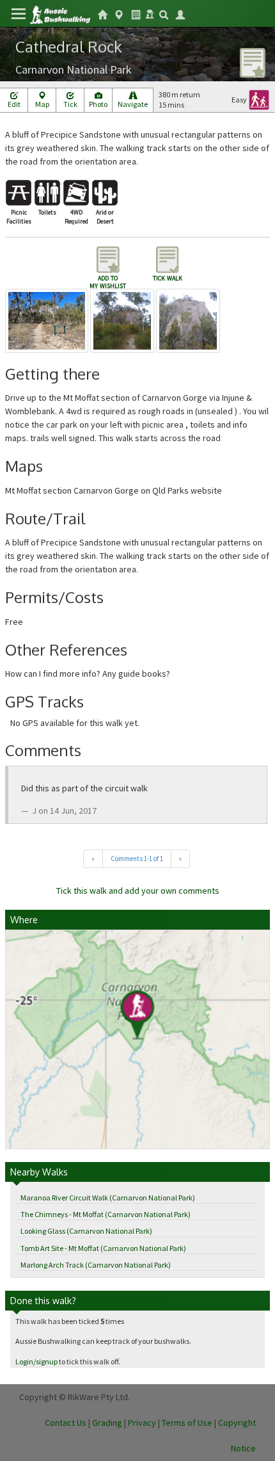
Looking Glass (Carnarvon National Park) (86, 1231)
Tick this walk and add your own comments (137, 890)
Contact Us (65, 1422)
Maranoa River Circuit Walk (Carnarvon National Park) (107, 1197)
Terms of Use (187, 1422)
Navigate (133, 104)
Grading (107, 1422)
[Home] (59, 14)
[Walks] (119, 13)
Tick (70, 104)
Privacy (142, 1422)
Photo (98, 104)
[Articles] (135, 13)
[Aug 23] (47, 319)
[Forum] (149, 13)
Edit (14, 104)
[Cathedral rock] (123, 319)
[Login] (180, 13)
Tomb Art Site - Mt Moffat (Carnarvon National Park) (103, 1248)
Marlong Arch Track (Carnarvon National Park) (95, 1265)
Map (42, 104)
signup (47, 1361)
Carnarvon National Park (73, 69)
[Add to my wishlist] (252, 62)
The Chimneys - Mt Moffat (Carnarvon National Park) (105, 1214)
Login (24, 1361)
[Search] (163, 13)
